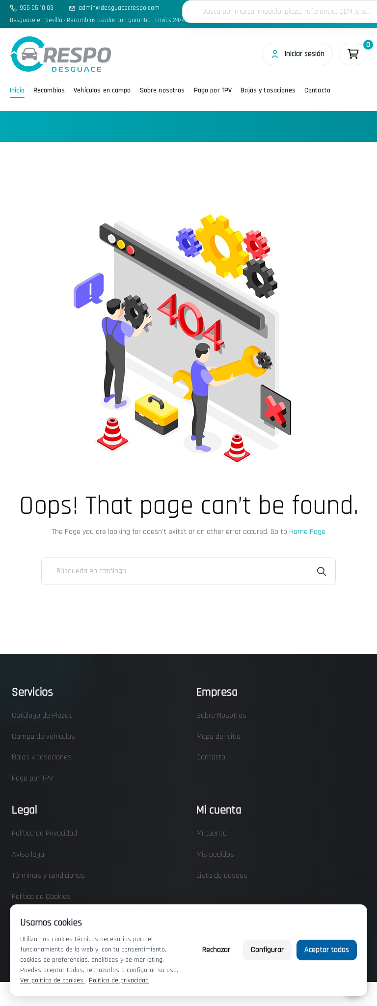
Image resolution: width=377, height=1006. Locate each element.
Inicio (17, 90)
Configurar (267, 950)
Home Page (307, 532)
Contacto (317, 90)
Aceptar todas (326, 950)
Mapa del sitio (218, 736)
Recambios (49, 90)
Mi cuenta (211, 833)
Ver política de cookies (52, 980)
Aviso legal (29, 854)
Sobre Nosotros (221, 715)
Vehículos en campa (102, 90)
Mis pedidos (215, 854)
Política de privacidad (119, 980)
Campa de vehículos (43, 736)
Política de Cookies (41, 897)
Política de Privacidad (44, 833)
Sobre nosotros (162, 90)
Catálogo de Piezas (42, 715)
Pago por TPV (213, 90)
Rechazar (216, 950)
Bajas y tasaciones (268, 90)
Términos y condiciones (48, 875)
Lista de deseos (221, 875)
